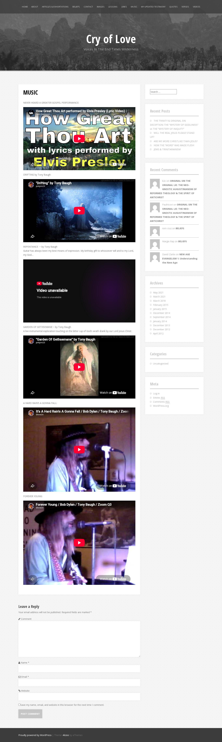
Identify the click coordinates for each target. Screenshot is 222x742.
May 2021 (158, 292)
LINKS (124, 6)
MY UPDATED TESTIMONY (153, 6)
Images (100, 6)
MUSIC (134, 6)
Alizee (66, 735)
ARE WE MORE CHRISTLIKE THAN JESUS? (175, 141)
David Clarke (168, 254)
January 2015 (160, 308)
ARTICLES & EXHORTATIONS (55, 6)
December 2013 (161, 325)
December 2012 (161, 329)
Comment (26, 618)
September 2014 (161, 317)
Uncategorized (160, 363)
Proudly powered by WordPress (35, 735)
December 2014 (161, 313)
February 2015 (160, 304)
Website (25, 690)
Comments (161, 401)
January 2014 (160, 321)
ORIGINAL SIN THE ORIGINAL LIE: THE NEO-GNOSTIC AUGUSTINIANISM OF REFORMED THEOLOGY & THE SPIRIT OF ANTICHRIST (173, 189)
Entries (159, 397)
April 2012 (158, 333)
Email (25, 676)
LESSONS (113, 6)
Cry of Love (111, 38)
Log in (156, 393)
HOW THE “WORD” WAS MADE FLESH (174, 145)
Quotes (173, 6)
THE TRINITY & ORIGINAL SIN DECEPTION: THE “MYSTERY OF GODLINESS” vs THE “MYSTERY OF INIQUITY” (174, 124)
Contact (88, 6)
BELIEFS (76, 6)
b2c (164, 180)
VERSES (185, 6)
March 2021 (159, 296)
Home (25, 6)
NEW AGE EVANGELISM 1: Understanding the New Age (179, 258)
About (34, 6)
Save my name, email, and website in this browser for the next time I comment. (62, 704)
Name (25, 662)
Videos (196, 6)
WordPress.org (161, 405)
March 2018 (159, 300)
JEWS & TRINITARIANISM (167, 149)
